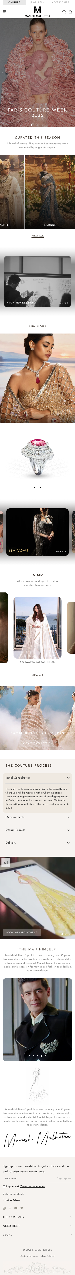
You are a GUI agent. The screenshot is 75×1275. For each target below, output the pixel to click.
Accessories (60, 2)
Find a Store (12, 1200)
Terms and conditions (32, 1186)
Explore (59, 551)
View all (37, 236)
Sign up (62, 1178)
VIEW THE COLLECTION (37, 743)
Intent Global (47, 1256)
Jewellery (37, 2)
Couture (14, 2)
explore (62, 303)
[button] (6, 12)
